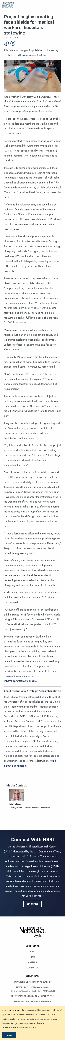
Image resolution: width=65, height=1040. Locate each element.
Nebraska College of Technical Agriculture (32, 991)
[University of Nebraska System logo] (32, 934)
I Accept (9, 1035)
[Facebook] (6, 43)
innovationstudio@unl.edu (20, 681)
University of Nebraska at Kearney (32, 981)
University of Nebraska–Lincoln (32, 987)
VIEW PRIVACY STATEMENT (16, 1027)
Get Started (32, 903)
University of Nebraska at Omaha (32, 1001)
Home (32, 951)
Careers (32, 962)
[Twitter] (12, 43)
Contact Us (32, 967)
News (32, 956)
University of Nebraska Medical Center (32, 996)
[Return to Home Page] (8, 4)
